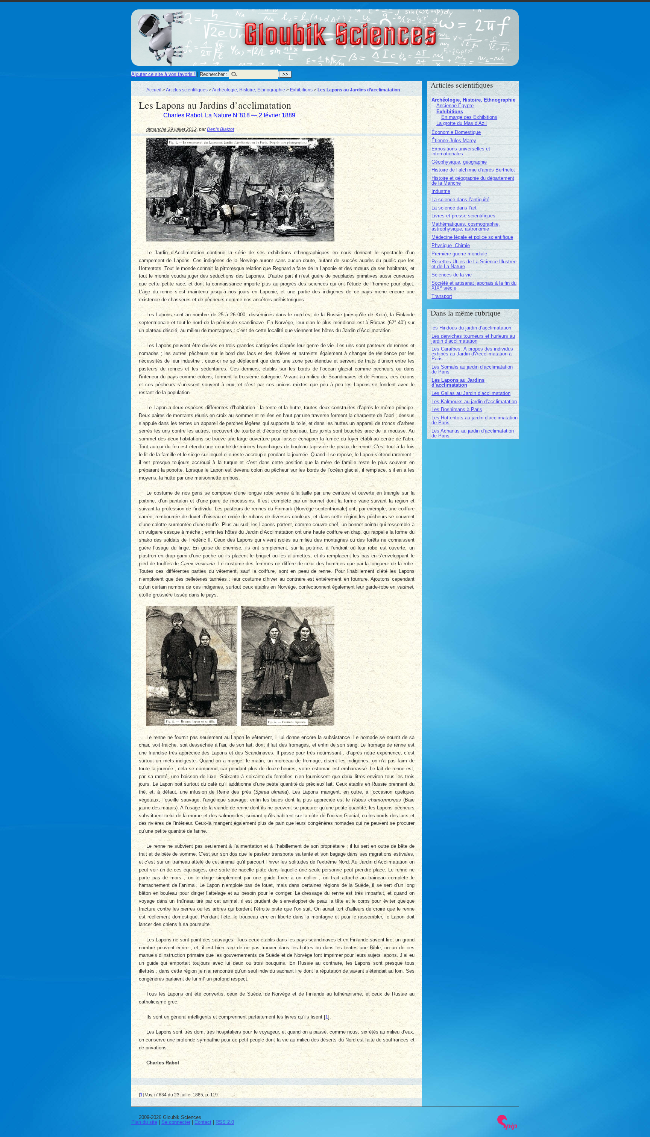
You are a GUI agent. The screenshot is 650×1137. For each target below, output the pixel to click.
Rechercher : (214, 74)
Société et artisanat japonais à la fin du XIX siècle (473, 285)
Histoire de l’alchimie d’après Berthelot (473, 170)
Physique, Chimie (450, 245)
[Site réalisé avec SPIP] (507, 1128)
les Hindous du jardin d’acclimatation (471, 328)
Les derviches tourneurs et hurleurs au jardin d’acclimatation (473, 338)
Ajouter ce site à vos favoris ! (163, 74)
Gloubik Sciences (382, 29)
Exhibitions (301, 89)
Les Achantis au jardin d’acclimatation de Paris (472, 433)
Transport (441, 296)
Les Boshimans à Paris (456, 409)
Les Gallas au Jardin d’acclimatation (470, 393)
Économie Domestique (456, 132)
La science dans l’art (454, 208)
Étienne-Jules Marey (453, 140)
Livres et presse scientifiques (463, 216)
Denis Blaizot (220, 129)
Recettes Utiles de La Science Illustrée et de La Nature (473, 264)
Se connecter (175, 1122)
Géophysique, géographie (459, 162)
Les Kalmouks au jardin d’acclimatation (474, 401)
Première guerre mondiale (459, 254)
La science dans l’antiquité (460, 199)
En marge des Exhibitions (469, 117)
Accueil (153, 89)
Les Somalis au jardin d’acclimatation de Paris (472, 369)
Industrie (440, 191)
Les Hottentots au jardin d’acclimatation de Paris (474, 420)
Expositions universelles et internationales (460, 151)
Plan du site (144, 1122)
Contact (202, 1122)
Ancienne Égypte (455, 105)
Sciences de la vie (451, 275)
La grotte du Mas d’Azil (461, 123)
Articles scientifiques (187, 89)
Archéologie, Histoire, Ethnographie (248, 89)
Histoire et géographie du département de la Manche (472, 180)
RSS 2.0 (225, 1122)
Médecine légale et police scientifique (472, 237)
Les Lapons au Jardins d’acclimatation (457, 382)
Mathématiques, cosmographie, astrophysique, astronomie (465, 226)
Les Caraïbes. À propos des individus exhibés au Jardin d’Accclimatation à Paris (472, 353)
